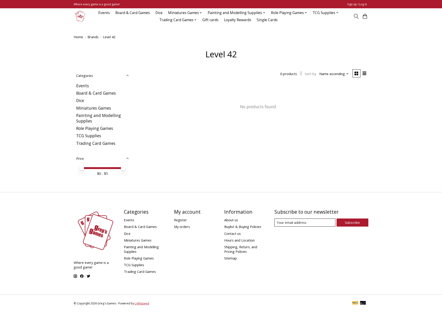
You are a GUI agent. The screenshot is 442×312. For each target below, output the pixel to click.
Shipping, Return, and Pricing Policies (240, 249)
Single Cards (267, 19)
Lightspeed (142, 303)
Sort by (310, 73)
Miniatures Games (93, 108)
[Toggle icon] (356, 16)
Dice (159, 12)
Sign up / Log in (357, 4)
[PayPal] (355, 303)
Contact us (232, 233)
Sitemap (230, 258)
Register (180, 220)
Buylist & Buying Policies (242, 226)
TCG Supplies (88, 135)
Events (104, 12)
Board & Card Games (132, 12)
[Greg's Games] (80, 16)
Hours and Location (239, 240)
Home (78, 37)
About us (231, 220)
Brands (93, 37)
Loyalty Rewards (237, 19)
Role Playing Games (94, 128)
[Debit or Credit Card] (363, 303)
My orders (182, 226)
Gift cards (210, 19)
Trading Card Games (95, 143)
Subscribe (352, 222)
